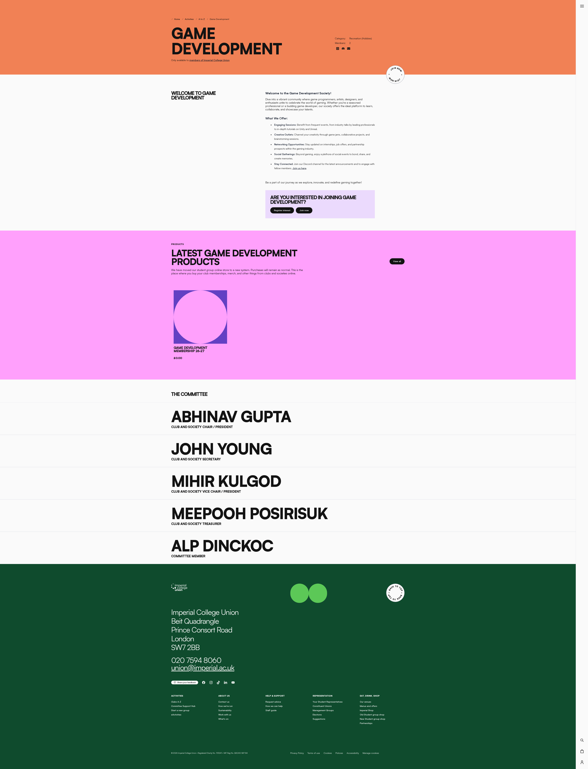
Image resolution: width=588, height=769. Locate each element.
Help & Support (275, 695)
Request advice (273, 701)
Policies (339, 753)
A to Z (202, 19)
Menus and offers (368, 706)
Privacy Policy (297, 753)
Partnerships (366, 723)
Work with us (224, 714)
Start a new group (180, 710)
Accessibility (353, 753)
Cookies (328, 753)
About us (224, 695)
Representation (322, 695)
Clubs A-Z (176, 701)
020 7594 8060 (196, 660)
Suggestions (319, 719)
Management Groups (323, 710)
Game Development (219, 19)
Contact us (223, 701)
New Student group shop (372, 719)
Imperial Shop (366, 710)
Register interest (284, 210)
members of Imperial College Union (209, 60)
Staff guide (271, 710)
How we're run (225, 706)
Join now (306, 210)
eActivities (176, 714)
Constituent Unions (322, 706)
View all (399, 261)
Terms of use (313, 753)
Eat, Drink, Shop (370, 695)
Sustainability (225, 710)
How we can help (274, 706)
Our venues (365, 701)
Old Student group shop (372, 714)
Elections (317, 714)
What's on (223, 719)
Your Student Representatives (328, 701)
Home (177, 19)
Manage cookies (371, 753)
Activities (189, 19)
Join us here (299, 168)
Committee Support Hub (183, 706)
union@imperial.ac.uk (202, 667)
